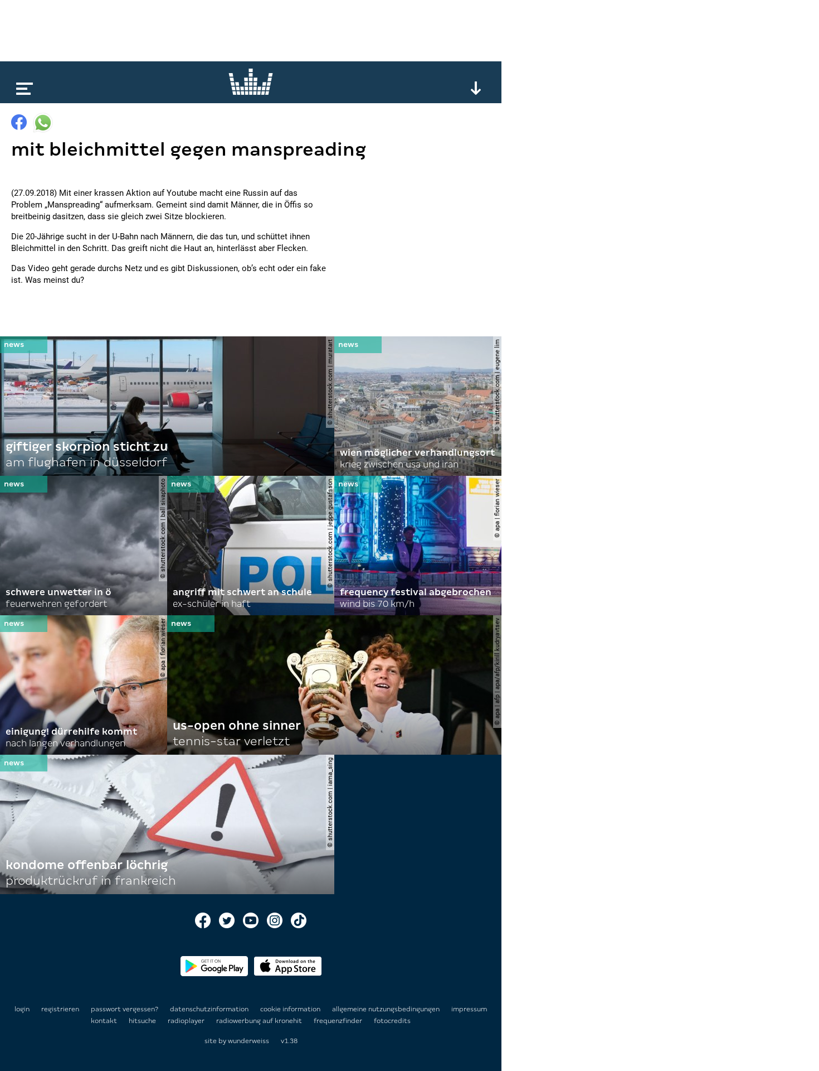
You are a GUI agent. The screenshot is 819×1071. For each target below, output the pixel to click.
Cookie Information (291, 1009)
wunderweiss (248, 1041)
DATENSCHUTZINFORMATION (210, 1009)
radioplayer (187, 1021)
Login (22, 1009)
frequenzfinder (339, 1021)
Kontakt (105, 1021)
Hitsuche (143, 1021)
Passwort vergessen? (124, 1009)
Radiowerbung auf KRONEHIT (260, 1021)
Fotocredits (392, 1021)
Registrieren (60, 1009)
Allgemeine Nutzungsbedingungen (386, 1009)
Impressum (469, 1009)
